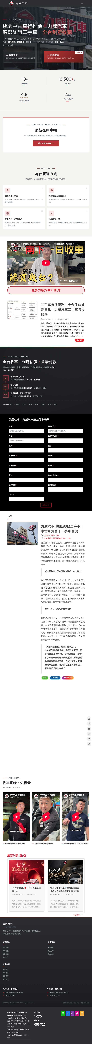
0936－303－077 (51, 535)
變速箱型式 (52, 485)
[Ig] (72, 1013)
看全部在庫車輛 (46, 143)
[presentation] (82, 885)
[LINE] (63, 1013)
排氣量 (51, 465)
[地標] (82, 1013)
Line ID (11, 495)
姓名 (11, 426)
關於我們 (6, 969)
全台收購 (51, 947)
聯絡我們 (6, 976)
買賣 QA (5, 957)
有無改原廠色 (53, 475)
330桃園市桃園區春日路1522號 (57, 538)
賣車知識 (51, 954)
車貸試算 (6, 954)
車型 (50, 446)
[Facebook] (68, 1013)
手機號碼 (52, 426)
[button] (20, 3)
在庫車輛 (6, 947)
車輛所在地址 (53, 436)
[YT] (89, 728)
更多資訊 (77, 915)
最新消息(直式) (16, 855)
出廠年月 (13, 456)
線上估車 (51, 951)
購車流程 (6, 951)
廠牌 (11, 446)
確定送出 (46, 505)
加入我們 (6, 979)
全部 (10, 516)
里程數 (50, 456)
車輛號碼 (13, 465)
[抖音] (77, 1013)
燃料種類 (13, 485)
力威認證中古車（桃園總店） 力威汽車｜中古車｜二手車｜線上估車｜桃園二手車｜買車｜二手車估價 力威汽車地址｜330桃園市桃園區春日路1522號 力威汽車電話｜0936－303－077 (18, 1028)
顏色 (11, 475)
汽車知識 (6, 973)
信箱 (11, 436)
